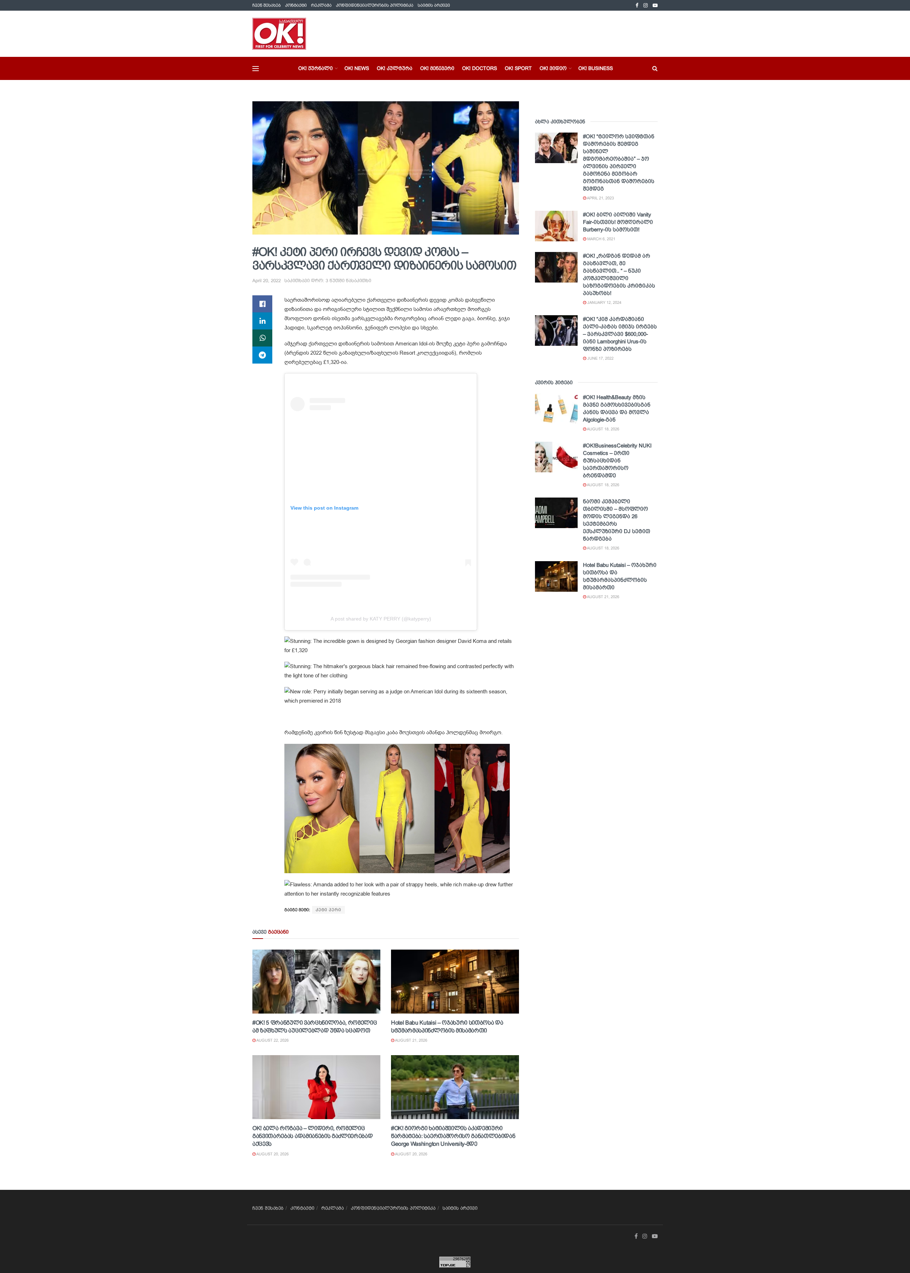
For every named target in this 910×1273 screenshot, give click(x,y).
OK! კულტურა (394, 68)
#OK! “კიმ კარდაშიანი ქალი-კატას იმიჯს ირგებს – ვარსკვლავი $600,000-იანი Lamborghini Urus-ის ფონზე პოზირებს (620, 334)
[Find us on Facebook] (637, 5)
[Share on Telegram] (262, 355)
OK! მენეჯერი (437, 68)
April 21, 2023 (600, 198)
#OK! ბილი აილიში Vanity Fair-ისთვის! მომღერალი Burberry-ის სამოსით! (618, 221)
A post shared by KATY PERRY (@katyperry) (381, 619)
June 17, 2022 (600, 358)
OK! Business (595, 68)
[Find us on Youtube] (655, 5)
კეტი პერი (328, 909)
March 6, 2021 (600, 239)
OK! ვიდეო (553, 68)
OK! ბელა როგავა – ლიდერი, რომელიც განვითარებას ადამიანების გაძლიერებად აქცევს (312, 1136)
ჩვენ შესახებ (266, 5)
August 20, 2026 (272, 1154)
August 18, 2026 (602, 429)
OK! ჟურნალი (315, 68)
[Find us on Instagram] (645, 5)
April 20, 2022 (266, 280)
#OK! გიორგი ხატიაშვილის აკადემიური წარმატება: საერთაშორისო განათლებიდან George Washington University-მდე (453, 1136)
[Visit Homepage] (279, 34)
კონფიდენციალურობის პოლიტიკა (374, 5)
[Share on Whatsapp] (262, 338)
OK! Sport (518, 68)
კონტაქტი (296, 5)
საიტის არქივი (434, 5)
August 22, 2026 (272, 1040)
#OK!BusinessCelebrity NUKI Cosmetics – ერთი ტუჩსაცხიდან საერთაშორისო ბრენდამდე (617, 460)
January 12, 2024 (603, 302)
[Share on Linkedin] (262, 320)
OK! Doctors (479, 68)
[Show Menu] (255, 68)
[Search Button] (655, 68)
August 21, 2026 (410, 1040)
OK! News (356, 68)
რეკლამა (321, 5)
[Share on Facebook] (262, 303)
